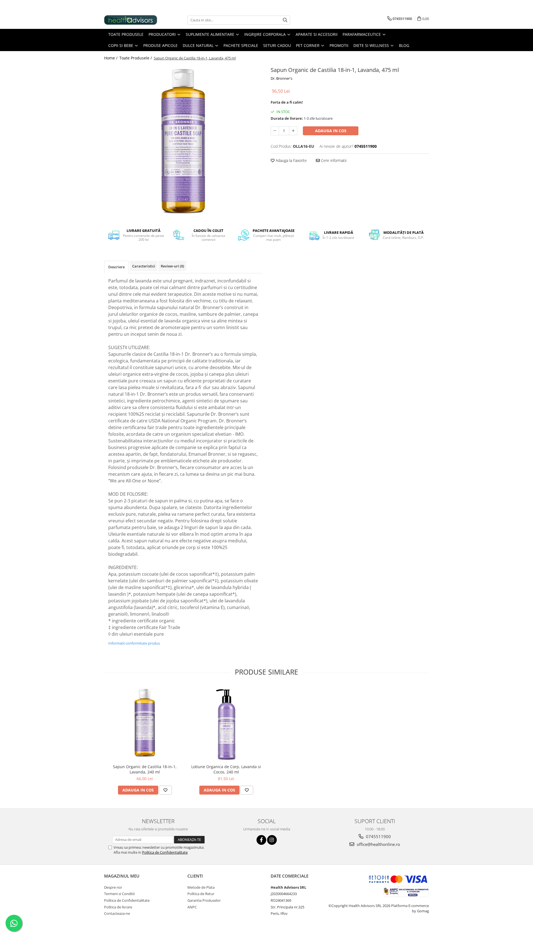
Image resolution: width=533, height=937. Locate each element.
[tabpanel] (183, 143)
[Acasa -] (132, 20)
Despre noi (113, 887)
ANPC (192, 907)
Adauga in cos (330, 130)
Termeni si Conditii (119, 893)
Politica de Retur (200, 893)
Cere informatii (333, 160)
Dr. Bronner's (281, 78)
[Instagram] (272, 840)
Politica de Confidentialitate (165, 852)
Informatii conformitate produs (134, 643)
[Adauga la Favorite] (165, 790)
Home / (111, 58)
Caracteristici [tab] (143, 266)
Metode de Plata (201, 887)
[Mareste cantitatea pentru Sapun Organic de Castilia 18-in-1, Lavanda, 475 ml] (293, 130)
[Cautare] (285, 20)
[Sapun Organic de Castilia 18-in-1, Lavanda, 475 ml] (183, 143)
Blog (404, 45)
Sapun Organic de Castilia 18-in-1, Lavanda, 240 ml (145, 769)
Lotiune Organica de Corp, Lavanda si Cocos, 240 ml (226, 769)
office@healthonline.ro (378, 844)
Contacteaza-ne (117, 913)
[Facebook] (261, 840)
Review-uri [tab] (172, 266)
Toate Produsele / (136, 58)
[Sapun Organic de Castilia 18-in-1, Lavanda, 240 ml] (145, 723)
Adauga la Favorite (291, 160)
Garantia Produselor (204, 900)
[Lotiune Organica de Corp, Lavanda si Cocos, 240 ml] (226, 723)
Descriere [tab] (116, 266)
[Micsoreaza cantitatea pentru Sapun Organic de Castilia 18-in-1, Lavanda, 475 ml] (275, 130)
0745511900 (378, 836)
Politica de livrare (118, 907)
